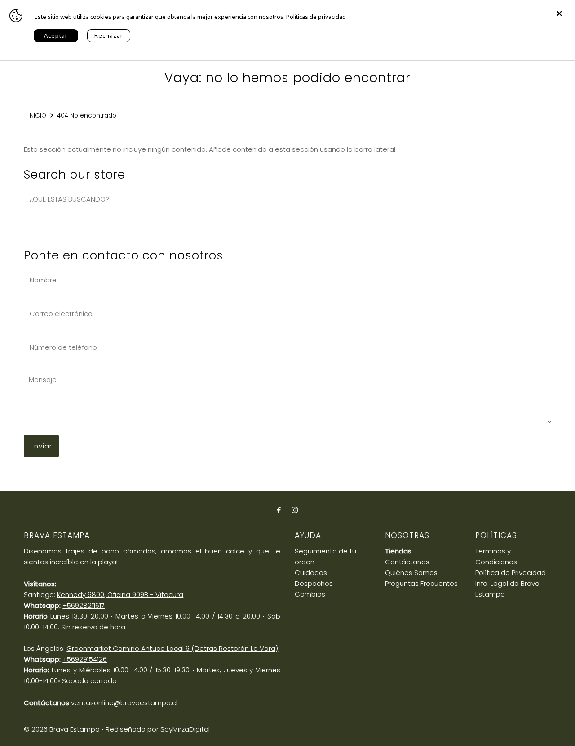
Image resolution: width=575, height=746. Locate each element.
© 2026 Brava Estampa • (64, 729)
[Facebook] (279, 510)
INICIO (37, 115)
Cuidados (311, 572)
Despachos (314, 583)
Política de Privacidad (510, 572)
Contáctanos (407, 561)
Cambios (310, 594)
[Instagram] (295, 510)
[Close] (559, 8)
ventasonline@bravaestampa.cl (124, 702)
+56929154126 (84, 659)
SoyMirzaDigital (185, 729)
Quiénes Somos (411, 572)
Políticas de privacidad (316, 17)
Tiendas (398, 551)
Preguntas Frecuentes (421, 583)
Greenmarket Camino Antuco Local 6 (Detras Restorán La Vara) (172, 648)
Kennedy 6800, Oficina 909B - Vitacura (120, 594)
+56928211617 (83, 605)
